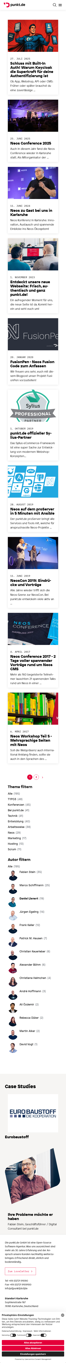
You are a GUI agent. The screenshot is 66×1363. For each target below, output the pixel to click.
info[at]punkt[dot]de (16, 1288)
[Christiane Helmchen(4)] (30, 985)
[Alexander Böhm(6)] (27, 972)
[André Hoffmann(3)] (27, 999)
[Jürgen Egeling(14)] (27, 919)
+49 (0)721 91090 (18, 1280)
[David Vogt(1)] (23, 1052)
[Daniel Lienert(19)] (26, 906)
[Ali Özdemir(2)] (24, 1012)
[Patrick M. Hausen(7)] (28, 946)
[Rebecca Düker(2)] (26, 1025)
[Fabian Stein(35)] (25, 879)
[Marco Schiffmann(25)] (29, 893)
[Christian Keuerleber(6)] (29, 959)
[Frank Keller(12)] (24, 932)
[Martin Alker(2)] (24, 1038)
